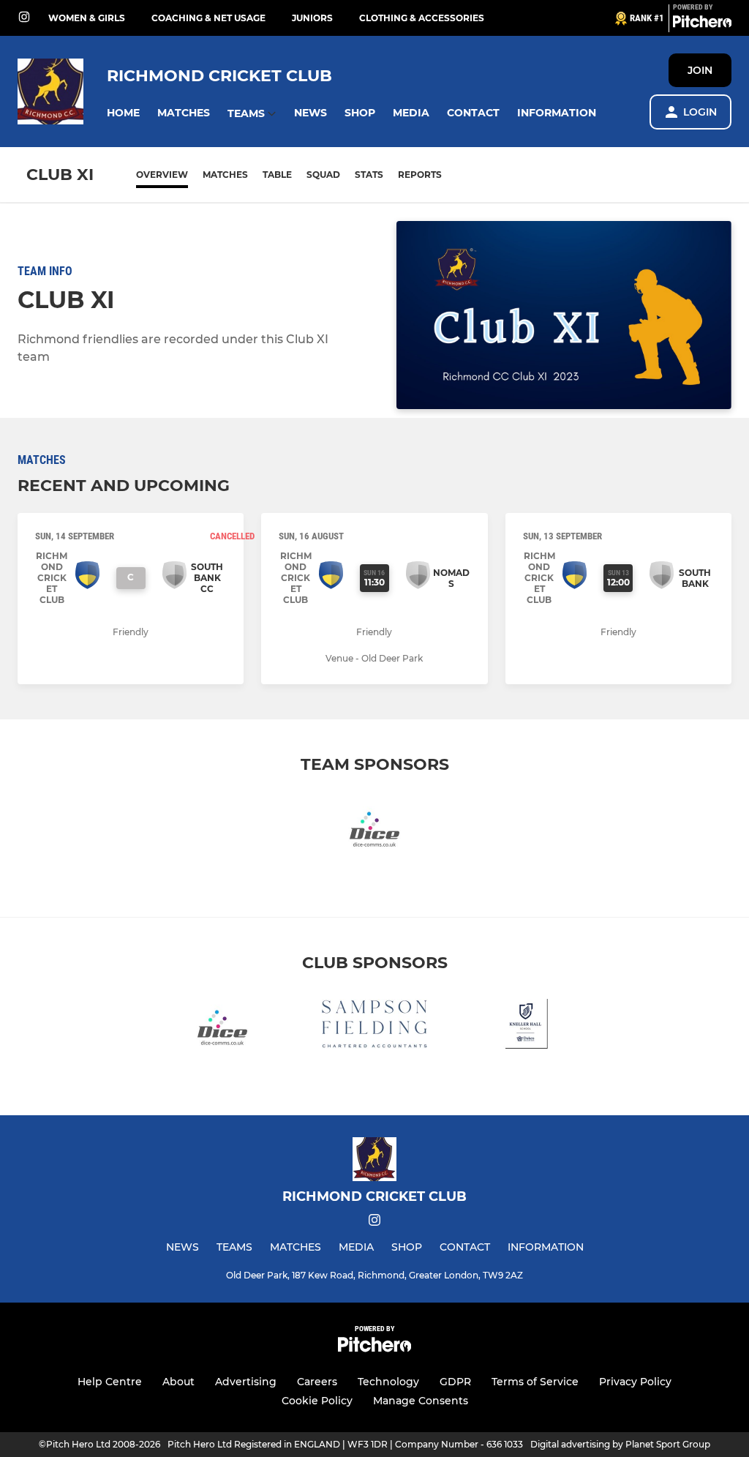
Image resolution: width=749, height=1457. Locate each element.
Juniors (312, 17)
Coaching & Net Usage (208, 17)
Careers (317, 1381)
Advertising (245, 1381)
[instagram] (24, 18)
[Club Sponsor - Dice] (374, 828)
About (178, 1381)
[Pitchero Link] (702, 24)
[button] (123, 113)
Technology (388, 1381)
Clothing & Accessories (421, 17)
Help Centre (110, 1381)
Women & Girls (86, 17)
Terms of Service (535, 1381)
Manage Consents (420, 1400)
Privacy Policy (635, 1381)
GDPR (455, 1381)
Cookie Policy (317, 1400)
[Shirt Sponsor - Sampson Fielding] (374, 1026)
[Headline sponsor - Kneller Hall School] (526, 1026)
